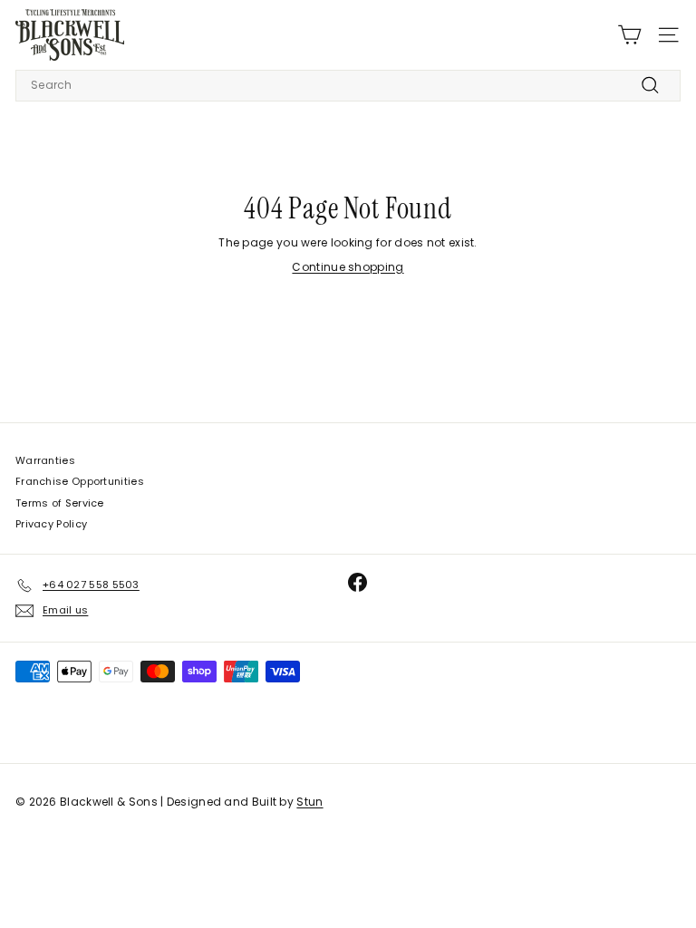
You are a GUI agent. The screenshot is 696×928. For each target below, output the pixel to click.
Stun (309, 801)
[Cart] (629, 35)
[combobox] (348, 86)
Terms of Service (59, 503)
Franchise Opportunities (79, 481)
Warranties (45, 460)
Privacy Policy (51, 524)
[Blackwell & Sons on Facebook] (357, 582)
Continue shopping (347, 267)
